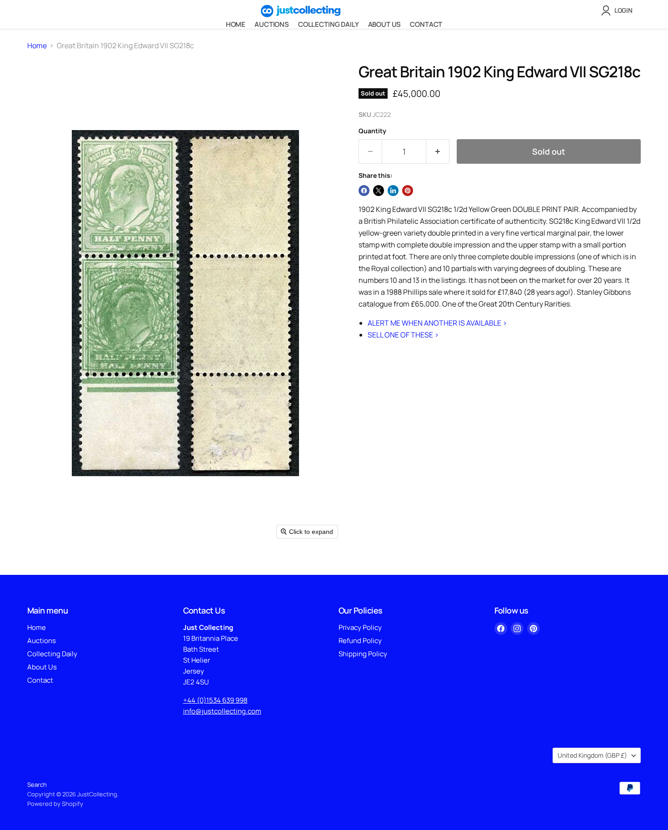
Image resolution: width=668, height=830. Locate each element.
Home (235, 24)
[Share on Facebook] (364, 190)
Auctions (271, 24)
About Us (384, 24)
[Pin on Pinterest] (407, 190)
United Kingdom (592, 755)
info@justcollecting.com (222, 711)
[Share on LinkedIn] (393, 190)
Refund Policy (360, 640)
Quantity (372, 131)
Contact (426, 24)
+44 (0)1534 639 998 (215, 700)
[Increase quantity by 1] (437, 151)
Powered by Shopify (55, 804)
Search (37, 784)
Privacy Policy (360, 627)
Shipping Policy (363, 654)
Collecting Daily (328, 24)
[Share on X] (378, 190)
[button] (618, 10)
